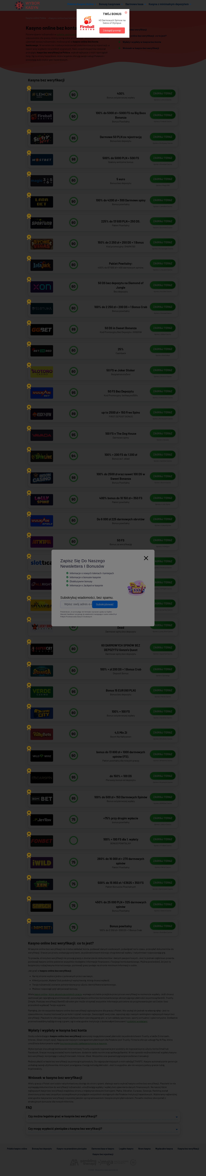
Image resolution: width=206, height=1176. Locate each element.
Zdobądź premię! (112, 30)
